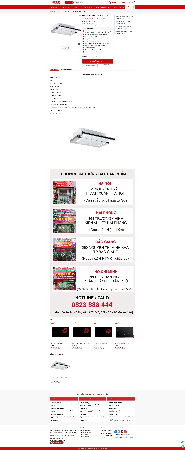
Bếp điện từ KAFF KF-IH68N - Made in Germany (103, 344)
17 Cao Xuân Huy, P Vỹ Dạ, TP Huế (89, 416)
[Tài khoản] (130, 2)
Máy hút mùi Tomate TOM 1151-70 (59, 377)
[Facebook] (115, 431)
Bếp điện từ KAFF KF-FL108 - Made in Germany (81, 344)
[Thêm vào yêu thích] (80, 15)
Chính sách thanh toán (85, 430)
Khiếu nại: (107, 435)
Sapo (105, 448)
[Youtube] (122, 431)
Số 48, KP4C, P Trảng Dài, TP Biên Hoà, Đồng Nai (121, 410)
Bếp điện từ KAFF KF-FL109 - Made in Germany (60, 344)
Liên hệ (103, 437)
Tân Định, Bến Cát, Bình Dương (117, 416)
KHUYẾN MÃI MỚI (54, 7)
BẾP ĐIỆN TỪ (66, 7)
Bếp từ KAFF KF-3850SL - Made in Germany (123, 344)
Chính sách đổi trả (84, 434)
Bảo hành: (107, 433)
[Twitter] (119, 431)
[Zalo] (182, 442)
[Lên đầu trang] (182, 439)
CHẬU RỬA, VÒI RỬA (99, 7)
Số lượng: (84, 56)
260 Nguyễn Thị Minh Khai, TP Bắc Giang (62, 416)
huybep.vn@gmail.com (59, 440)
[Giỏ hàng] (133, 2)
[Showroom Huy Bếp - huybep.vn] (56, 2)
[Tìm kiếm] (76, 2)
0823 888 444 (113, 2)
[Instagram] (125, 431)
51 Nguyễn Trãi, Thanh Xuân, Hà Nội (61, 404)
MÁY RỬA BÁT (87, 7)
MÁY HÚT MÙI (76, 7)
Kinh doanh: (106, 431)
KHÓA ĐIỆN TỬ (112, 7)
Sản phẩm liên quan (56, 320)
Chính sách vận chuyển (85, 432)
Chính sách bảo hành (85, 436)
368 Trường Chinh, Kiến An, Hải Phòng (62, 410)
